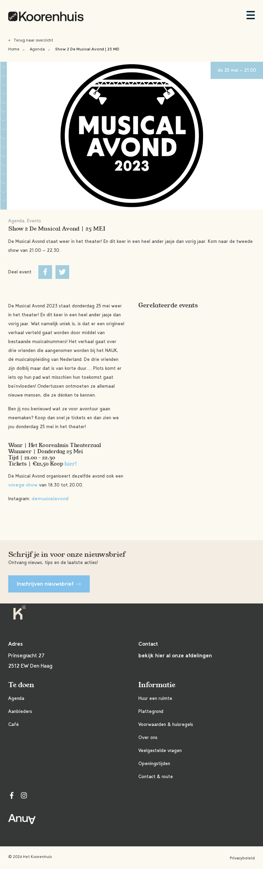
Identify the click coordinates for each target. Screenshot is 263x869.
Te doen (21, 685)
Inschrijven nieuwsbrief (45, 583)
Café (13, 724)
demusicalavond (50, 499)
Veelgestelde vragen (160, 750)
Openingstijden (154, 763)
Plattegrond (150, 711)
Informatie (156, 685)
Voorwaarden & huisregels (165, 724)
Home (14, 49)
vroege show (23, 485)
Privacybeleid (242, 858)
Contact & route (155, 776)
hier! (70, 464)
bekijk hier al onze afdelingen (175, 655)
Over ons (148, 737)
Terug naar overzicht (30, 40)
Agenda (37, 49)
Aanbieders (20, 711)
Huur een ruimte (155, 698)
